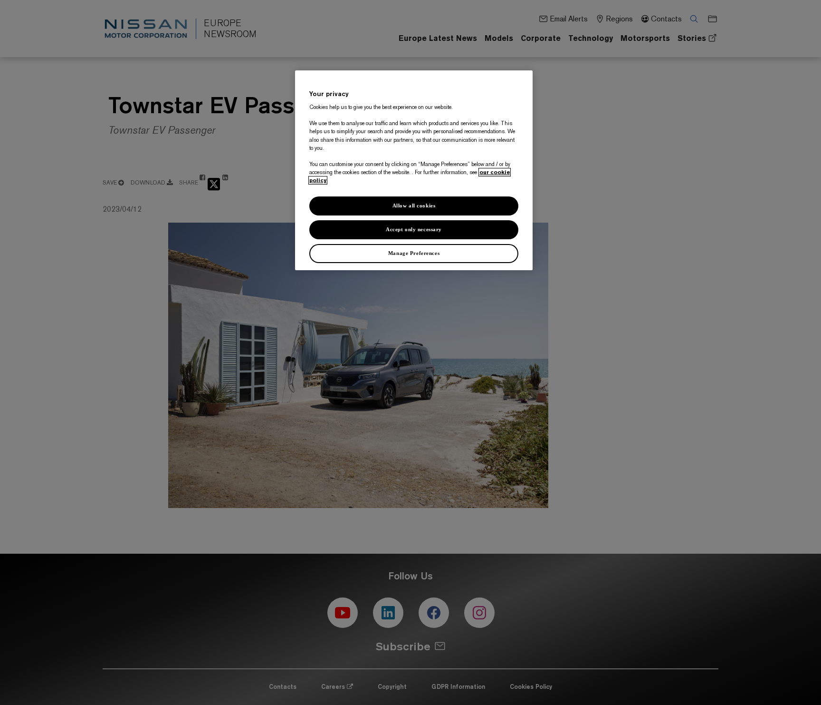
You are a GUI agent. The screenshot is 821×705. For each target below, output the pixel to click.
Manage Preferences (413, 253)
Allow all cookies (414, 205)
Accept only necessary (414, 229)
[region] (414, 170)
